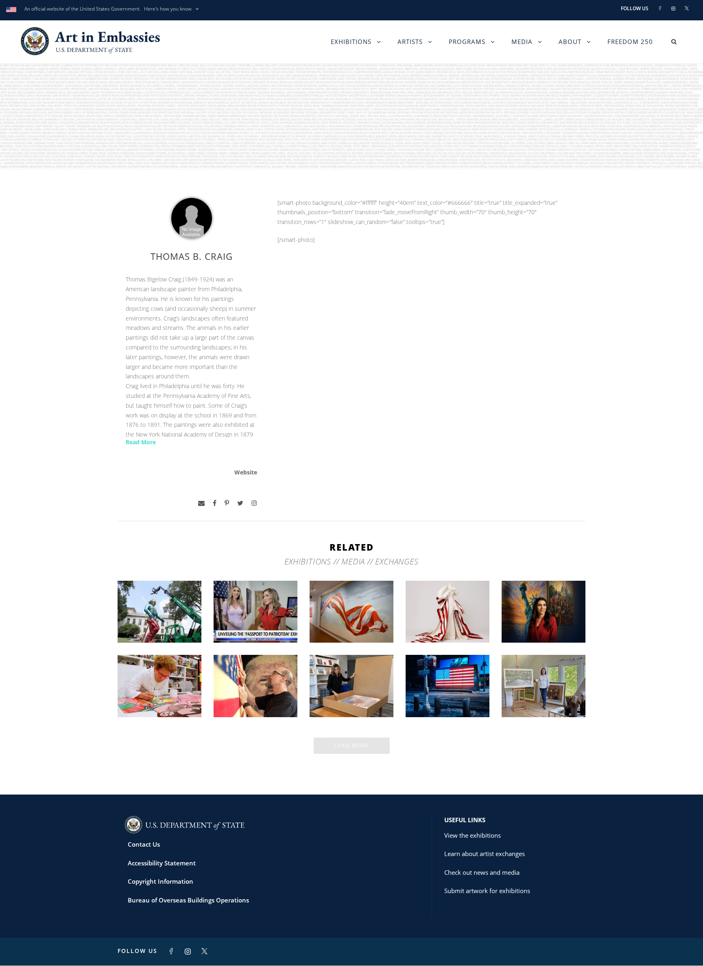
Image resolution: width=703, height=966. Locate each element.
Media (522, 41)
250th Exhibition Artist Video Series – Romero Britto (159, 692)
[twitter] (240, 503)
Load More (351, 745)
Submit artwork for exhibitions (487, 891)
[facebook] (214, 503)
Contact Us (144, 844)
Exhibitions (351, 41)
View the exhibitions (472, 835)
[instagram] (254, 503)
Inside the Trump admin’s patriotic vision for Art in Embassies (447, 618)
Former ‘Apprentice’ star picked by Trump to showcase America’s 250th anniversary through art (351, 685)
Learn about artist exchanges (484, 854)
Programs (467, 41)
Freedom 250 (630, 41)
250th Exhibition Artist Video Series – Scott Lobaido (351, 618)
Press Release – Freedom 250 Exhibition (448, 696)
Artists (410, 41)
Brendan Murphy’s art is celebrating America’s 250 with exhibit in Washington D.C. (159, 611)
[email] (201, 503)
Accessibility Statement (162, 863)
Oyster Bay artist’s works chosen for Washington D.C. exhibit (543, 692)
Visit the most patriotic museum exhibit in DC (543, 621)
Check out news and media (482, 872)
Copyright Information (160, 881)
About (570, 41)
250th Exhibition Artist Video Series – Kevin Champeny (255, 692)
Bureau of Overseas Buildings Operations (188, 900)
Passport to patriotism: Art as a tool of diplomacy (255, 618)
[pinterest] (227, 503)
